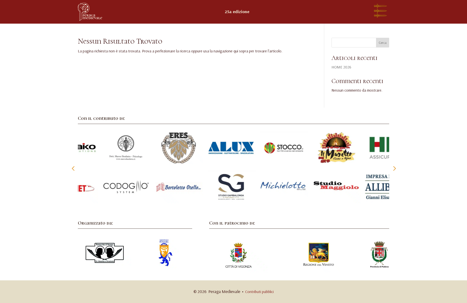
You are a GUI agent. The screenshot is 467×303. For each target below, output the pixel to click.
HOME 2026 (341, 67)
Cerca (382, 42)
